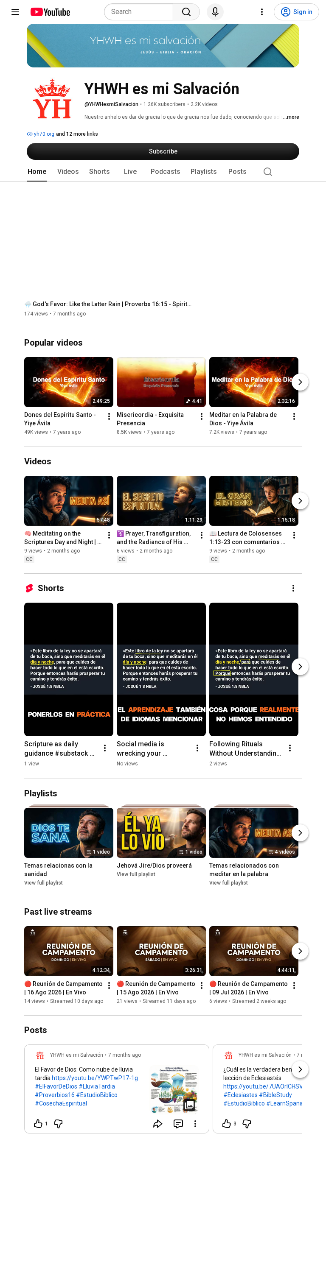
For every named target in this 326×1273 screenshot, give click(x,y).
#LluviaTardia (97, 1086)
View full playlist (43, 883)
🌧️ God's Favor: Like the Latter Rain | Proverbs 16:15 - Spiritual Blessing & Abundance (109, 304)
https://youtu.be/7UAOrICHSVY (265, 1086)
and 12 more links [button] (77, 134)
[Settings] (262, 12)
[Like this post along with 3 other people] (226, 1124)
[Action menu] (195, 1123)
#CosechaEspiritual (61, 1103)
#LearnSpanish (286, 1103)
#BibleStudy (275, 1095)
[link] (117, 1091)
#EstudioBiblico (97, 1095)
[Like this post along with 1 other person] (38, 1124)
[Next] (300, 382)
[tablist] (163, 172)
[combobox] (141, 12)
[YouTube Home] (50, 12)
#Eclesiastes (240, 1095)
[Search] (186, 11)
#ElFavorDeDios (56, 1086)
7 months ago (124, 1055)
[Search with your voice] (215, 11)
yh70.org (43, 134)
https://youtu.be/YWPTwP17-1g (95, 1078)
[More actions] (109, 416)
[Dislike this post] (58, 1124)
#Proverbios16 (55, 1095)
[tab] (37, 172)
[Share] (157, 1123)
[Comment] (178, 1123)
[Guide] (15, 12)
